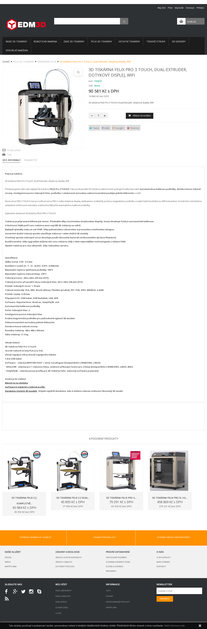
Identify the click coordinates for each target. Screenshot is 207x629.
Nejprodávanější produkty (118, 602)
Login (58, 613)
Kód (91, 81)
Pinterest (134, 128)
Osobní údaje (61, 607)
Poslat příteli (13, 150)
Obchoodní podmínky (116, 557)
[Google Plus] (16, 591)
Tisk (9, 154)
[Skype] (40, 591)
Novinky (109, 596)
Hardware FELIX (46, 61)
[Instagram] (32, 591)
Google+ (119, 128)
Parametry (30, 160)
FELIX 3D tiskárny (23, 61)
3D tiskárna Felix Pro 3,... (121, 497)
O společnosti (163, 557)
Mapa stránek (163, 562)
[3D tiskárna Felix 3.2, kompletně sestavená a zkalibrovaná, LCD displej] (24, 471)
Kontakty (161, 566)
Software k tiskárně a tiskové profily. (25, 387)
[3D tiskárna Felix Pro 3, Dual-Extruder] (121, 471)
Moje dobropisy (63, 596)
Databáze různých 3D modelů (21, 391)
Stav (91, 85)
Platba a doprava (114, 566)
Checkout (190, 7)
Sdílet (106, 128)
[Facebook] (8, 591)
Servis (8, 562)
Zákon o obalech (63, 562)
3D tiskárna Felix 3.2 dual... (72, 497)
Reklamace (111, 571)
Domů (6, 61)
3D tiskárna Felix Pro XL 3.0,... (170, 497)
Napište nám (10, 566)
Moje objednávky (63, 590)
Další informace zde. (174, 625)
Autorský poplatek (64, 566)
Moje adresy (61, 602)
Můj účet (162, 7)
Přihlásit (200, 7)
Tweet (95, 128)
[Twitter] (24, 591)
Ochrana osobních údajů (118, 562)
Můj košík (179, 7)
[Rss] (8, 599)
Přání (170, 7)
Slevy (108, 590)
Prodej (8, 557)
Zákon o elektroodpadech (68, 557)
